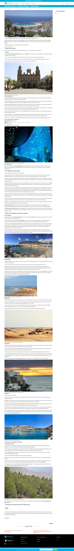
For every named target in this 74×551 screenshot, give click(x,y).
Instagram (38, 539)
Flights (23, 3)
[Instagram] (51, 523)
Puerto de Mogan (32, 217)
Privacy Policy (23, 541)
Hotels (18, 3)
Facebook (38, 541)
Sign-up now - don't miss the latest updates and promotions (27, 549)
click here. (45, 0)
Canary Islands (22, 40)
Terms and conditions (24, 543)
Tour (34, 3)
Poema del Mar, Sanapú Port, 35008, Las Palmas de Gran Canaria (19, 122)
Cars (29, 3)
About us (22, 539)
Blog (68, 3)
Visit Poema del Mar (7, 98)
